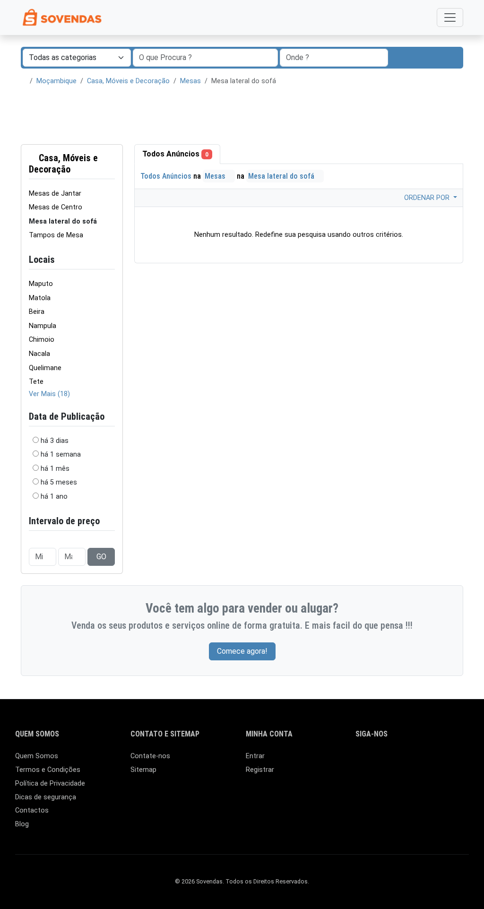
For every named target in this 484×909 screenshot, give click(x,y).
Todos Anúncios (175, 153)
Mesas (190, 81)
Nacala (39, 354)
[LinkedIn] (375, 760)
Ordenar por (427, 198)
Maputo (41, 284)
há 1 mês (55, 469)
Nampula (42, 326)
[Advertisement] (242, 115)
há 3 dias (55, 441)
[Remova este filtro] (111, 163)
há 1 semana (61, 454)
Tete (36, 382)
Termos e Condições (47, 770)
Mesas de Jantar (55, 194)
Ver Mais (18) (49, 394)
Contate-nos (150, 756)
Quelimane (45, 368)
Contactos (32, 810)
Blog (22, 824)
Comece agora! (242, 651)
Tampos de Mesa (56, 235)
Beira (36, 312)
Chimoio (41, 340)
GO (101, 556)
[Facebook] (361, 760)
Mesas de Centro (55, 207)
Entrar (255, 756)
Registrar (260, 770)
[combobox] (334, 58)
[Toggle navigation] (450, 17)
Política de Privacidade (50, 783)
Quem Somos (36, 756)
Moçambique (56, 81)
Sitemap (143, 770)
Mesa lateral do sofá (282, 176)
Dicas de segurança (45, 797)
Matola (40, 298)
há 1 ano (54, 497)
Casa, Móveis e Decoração (128, 81)
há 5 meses (59, 482)
